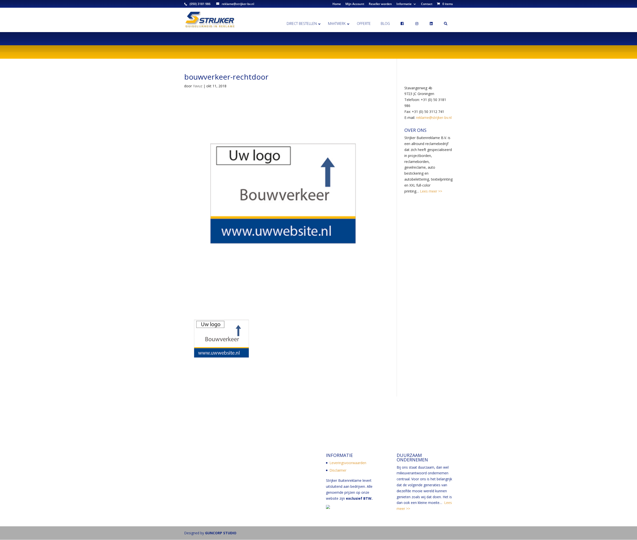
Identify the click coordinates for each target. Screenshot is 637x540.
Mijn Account (354, 4)
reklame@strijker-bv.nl (434, 117)
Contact (426, 4)
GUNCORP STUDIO (220, 533)
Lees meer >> (430, 191)
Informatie (404, 4)
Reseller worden (380, 4)
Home (336, 4)
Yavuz (197, 86)
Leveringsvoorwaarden (347, 462)
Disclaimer (337, 470)
